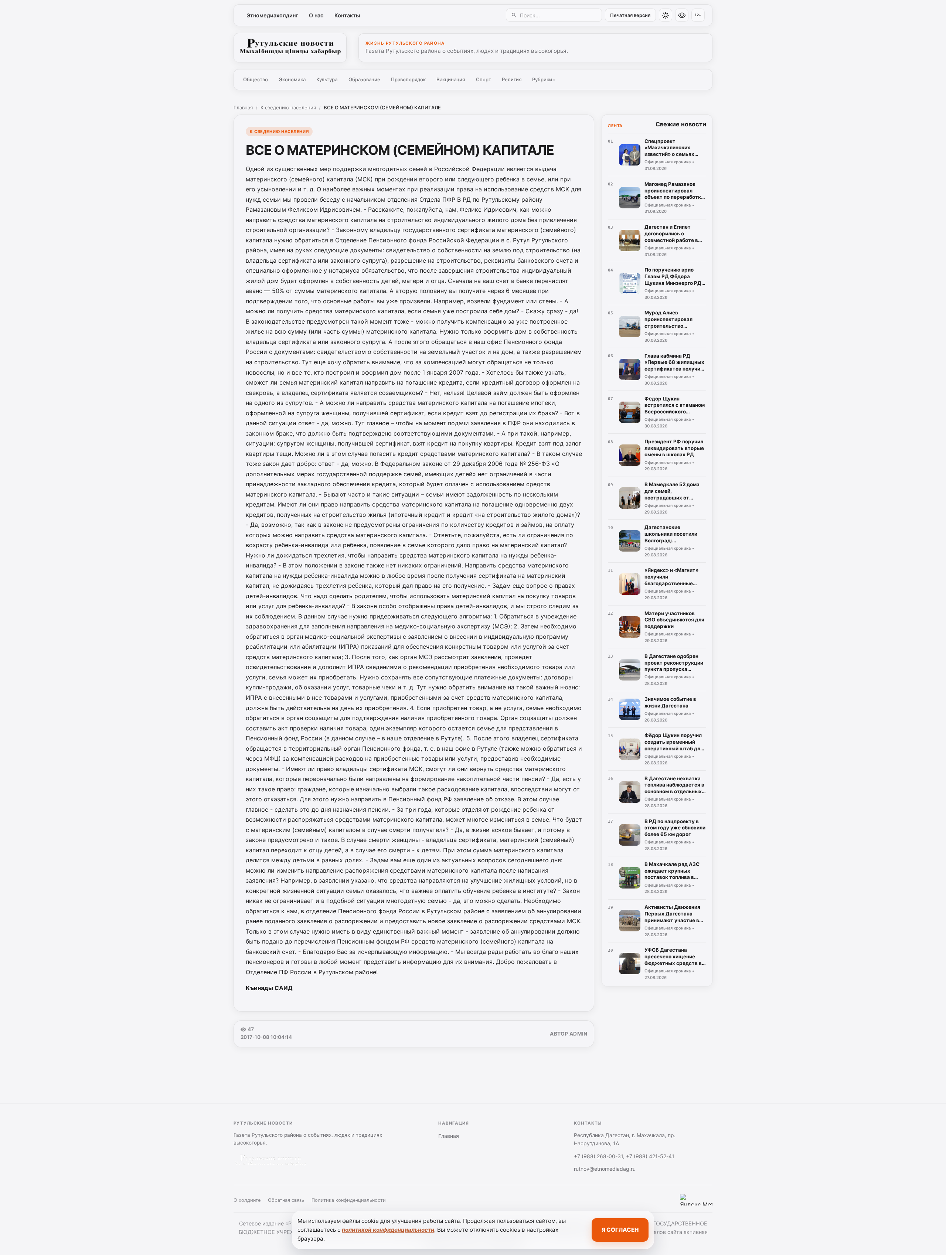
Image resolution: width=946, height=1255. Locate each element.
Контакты (347, 15)
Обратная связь (286, 1200)
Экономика (292, 79)
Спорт (483, 79)
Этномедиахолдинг (272, 15)
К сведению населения (288, 107)
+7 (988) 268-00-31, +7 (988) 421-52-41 (624, 1156)
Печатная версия (630, 15)
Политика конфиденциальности (349, 1200)
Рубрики (543, 79)
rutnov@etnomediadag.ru (605, 1169)
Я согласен (620, 1229)
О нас (316, 15)
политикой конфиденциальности (388, 1229)
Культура (326, 79)
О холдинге (247, 1200)
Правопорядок (408, 79)
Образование (364, 79)
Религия (511, 79)
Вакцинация (450, 79)
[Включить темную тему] (665, 15)
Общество (255, 79)
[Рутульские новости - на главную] (290, 47)
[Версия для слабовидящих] (681, 15)
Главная (243, 107)
